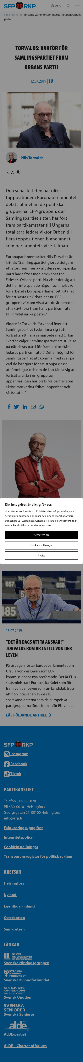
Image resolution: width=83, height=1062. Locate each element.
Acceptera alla (42, 535)
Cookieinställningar (41, 545)
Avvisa (41, 555)
